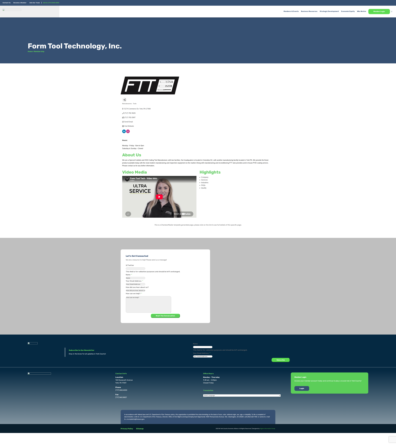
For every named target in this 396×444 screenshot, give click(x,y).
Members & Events (291, 11)
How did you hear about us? (137, 287)
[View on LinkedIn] (124, 132)
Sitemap (140, 429)
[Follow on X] (379, 2)
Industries (204, 182)
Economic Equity (348, 11)
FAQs (203, 185)
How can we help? (134, 294)
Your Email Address (134, 281)
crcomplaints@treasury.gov (135, 419)
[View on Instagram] (128, 132)
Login (301, 388)
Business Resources (309, 11)
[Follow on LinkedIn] (387, 2)
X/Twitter (130, 265)
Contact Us (7, 3)
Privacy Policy (127, 429)
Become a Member (20, 3)
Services (204, 180)
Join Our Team (34, 3)
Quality (203, 188)
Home (30, 51)
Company (204, 177)
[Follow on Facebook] (375, 2)
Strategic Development (329, 11)
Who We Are (361, 11)
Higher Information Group (267, 428)
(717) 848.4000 (121, 390)
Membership (39, 51)
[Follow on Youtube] (391, 2)
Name (129, 275)
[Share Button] (124, 99)
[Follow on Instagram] (383, 2)
